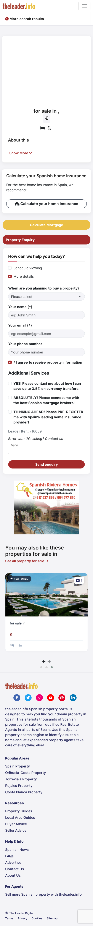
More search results (26, 19)
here (14, 445)
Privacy (22, 918)
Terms (9, 918)
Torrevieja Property (21, 779)
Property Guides (18, 811)
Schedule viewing (27, 268)
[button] (41, 667)
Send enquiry (46, 464)
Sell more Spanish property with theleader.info (43, 894)
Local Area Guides (20, 817)
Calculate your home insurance (48, 203)
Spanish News (17, 849)
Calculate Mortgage (46, 225)
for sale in (17, 623)
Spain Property (17, 766)
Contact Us (14, 869)
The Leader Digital (21, 913)
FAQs (9, 856)
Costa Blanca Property (23, 792)
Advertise (13, 862)
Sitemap (52, 918)
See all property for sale (25, 561)
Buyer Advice (16, 824)
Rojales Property (18, 785)
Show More (19, 153)
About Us (13, 875)
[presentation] (43, 661)
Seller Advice (15, 830)
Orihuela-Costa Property (25, 772)
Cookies (37, 918)
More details (23, 276)
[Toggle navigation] (84, 6)
